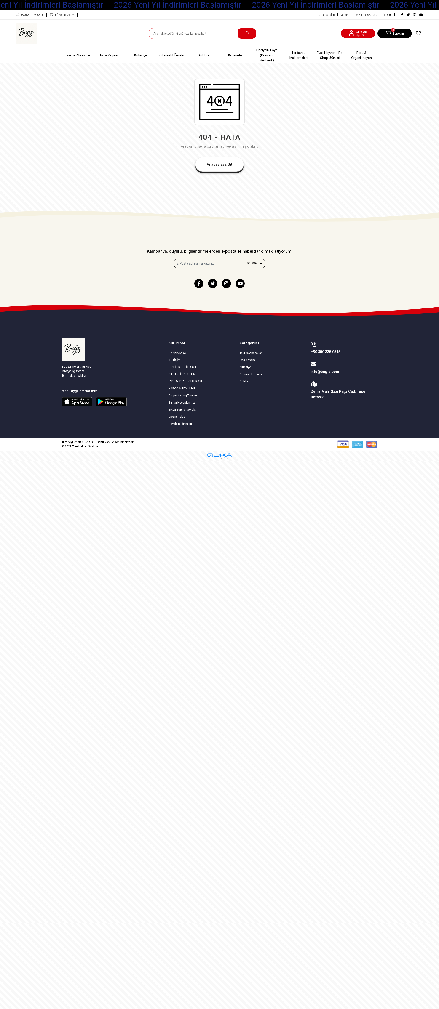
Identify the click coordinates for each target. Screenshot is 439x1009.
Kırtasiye (140, 55)
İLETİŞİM (174, 360)
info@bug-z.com (325, 371)
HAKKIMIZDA (177, 353)
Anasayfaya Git (219, 164)
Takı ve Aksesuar (77, 55)
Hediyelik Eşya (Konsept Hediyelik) (266, 55)
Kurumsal (177, 343)
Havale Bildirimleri (180, 423)
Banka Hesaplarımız (182, 402)
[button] (394, 33)
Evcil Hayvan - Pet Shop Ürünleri (330, 55)
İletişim (387, 14)
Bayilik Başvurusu (366, 14)
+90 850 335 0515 (325, 352)
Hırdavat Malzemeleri (298, 55)
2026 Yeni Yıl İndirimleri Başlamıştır (177, 5)
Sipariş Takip (327, 14)
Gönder (257, 263)
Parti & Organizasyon (361, 55)
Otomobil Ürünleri (172, 55)
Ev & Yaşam (109, 55)
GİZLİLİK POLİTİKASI (182, 367)
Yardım (345, 14)
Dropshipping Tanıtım (183, 395)
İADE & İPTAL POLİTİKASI (185, 381)
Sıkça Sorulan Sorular (183, 409)
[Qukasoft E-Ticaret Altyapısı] (219, 456)
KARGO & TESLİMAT (182, 388)
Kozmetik (235, 55)
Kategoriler (250, 343)
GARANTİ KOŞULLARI (183, 374)
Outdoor (204, 55)
